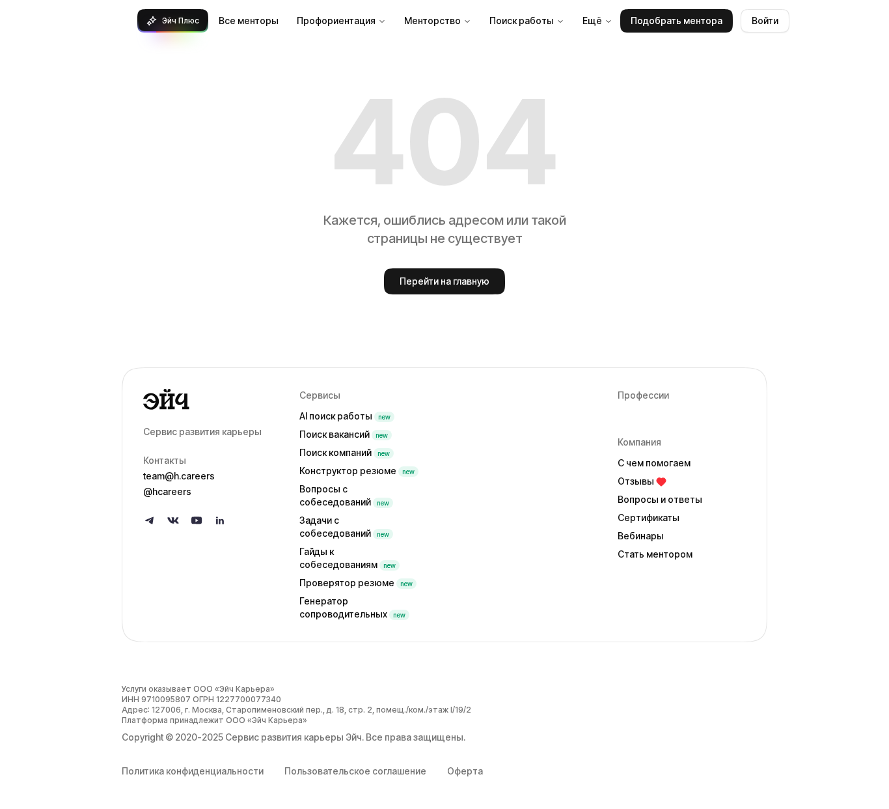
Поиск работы (521, 20)
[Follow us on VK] (173, 520)
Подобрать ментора (676, 20)
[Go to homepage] (211, 399)
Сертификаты (648, 517)
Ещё (592, 20)
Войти (765, 20)
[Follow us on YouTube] (196, 520)
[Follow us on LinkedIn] (219, 520)
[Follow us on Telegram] (149, 520)
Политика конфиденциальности (193, 770)
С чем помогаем (654, 462)
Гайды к (347, 558)
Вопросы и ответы (660, 499)
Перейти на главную (444, 281)
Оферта (465, 770)
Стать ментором (655, 554)
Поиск (343, 434)
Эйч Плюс (180, 20)
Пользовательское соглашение (355, 770)
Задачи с (344, 527)
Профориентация (336, 20)
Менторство (432, 20)
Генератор (352, 607)
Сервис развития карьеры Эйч (293, 737)
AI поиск (344, 415)
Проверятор (356, 582)
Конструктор (357, 470)
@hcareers (167, 491)
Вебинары (641, 535)
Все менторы (249, 20)
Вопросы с (344, 495)
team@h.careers (179, 475)
